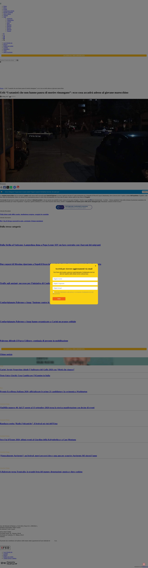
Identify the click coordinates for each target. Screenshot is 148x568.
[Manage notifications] (144, 564)
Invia (59, 298)
